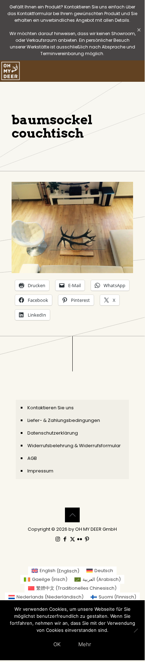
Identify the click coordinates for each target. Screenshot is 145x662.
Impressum (40, 471)
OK (57, 644)
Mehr (84, 644)
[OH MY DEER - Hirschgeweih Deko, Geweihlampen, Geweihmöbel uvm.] (10, 70)
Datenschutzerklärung (52, 433)
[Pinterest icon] (87, 539)
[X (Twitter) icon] (72, 539)
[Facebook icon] (65, 539)
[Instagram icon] (57, 539)
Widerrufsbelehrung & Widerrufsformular (74, 445)
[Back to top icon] (72, 515)
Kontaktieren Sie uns (50, 407)
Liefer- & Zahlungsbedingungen (63, 420)
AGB (32, 458)
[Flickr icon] (80, 539)
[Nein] (135, 630)
